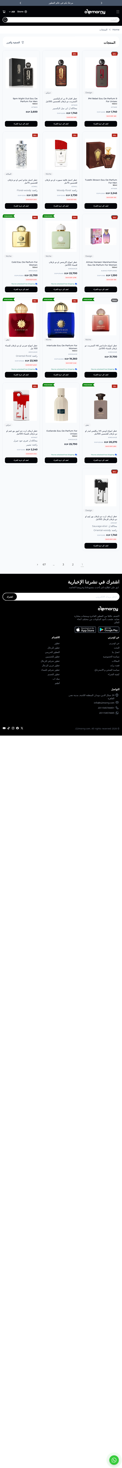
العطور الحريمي (52, 652)
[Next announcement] (101, 3)
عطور (57, 643)
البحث (116, 647)
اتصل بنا (115, 652)
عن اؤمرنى (114, 643)
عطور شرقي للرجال (50, 660)
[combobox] (67, 19)
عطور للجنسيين (52, 656)
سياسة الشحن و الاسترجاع (107, 669)
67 (44, 564)
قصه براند (114, 665)
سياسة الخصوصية (111, 656)
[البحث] (5, 19)
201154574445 (106, 712)
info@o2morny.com (104, 702)
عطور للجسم (54, 674)
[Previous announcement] (20, 3)
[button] (117, 11)
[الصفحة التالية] (37, 564)
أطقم (57, 683)
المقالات (115, 660)
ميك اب (56, 678)
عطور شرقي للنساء (50, 669)
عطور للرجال (53, 647)
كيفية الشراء (113, 674)
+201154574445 (106, 707)
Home (115, 29)
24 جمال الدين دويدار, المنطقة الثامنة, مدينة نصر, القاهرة (91, 697)
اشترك (10, 596)
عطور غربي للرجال (51, 665)
